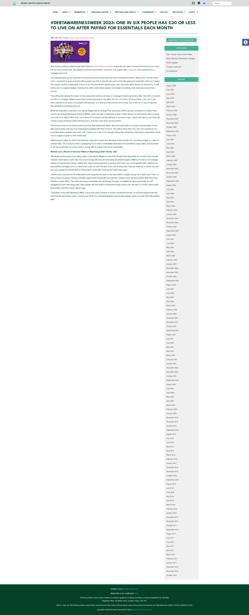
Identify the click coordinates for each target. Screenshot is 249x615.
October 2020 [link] (171, 376)
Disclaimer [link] (137, 609)
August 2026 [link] (171, 85)
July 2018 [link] (170, 488)
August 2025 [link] (171, 135)
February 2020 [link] (171, 409)
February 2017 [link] (171, 558)
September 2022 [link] (172, 280)
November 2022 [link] (172, 272)
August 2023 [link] (171, 235)
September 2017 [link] (172, 529)
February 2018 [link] (171, 509)
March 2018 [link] (170, 504)
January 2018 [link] (171, 513)
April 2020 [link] (170, 401)
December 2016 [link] (172, 567)
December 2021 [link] (172, 318)
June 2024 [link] (170, 193)
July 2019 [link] (170, 438)
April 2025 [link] (170, 152)
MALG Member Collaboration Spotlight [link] (180, 58)
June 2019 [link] (170, 442)
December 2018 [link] (172, 467)
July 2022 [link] (170, 289)
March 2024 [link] (170, 206)
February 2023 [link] (171, 260)
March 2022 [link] (170, 305)
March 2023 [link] (170, 255)
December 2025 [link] (172, 118)
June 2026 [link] (170, 94)
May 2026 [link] (170, 98)
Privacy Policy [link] (147, 609)
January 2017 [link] (171, 562)
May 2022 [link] (170, 297)
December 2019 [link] (172, 417)
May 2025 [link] (170, 148)
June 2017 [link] (170, 542)
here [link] (136, 593)
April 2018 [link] (170, 500)
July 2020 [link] (170, 388)
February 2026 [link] (171, 110)
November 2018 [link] (172, 471)
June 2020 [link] (170, 392)
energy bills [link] (132, 69)
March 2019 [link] (170, 455)
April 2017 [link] (170, 550)
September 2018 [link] (172, 479)
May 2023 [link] (170, 247)
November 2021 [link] (172, 322)
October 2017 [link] (171, 525)
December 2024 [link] (172, 168)
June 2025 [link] (170, 143)
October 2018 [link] (171, 475)
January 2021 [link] (171, 363)
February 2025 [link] (171, 160)
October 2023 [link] (171, 226)
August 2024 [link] (171, 185)
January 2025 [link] (171, 164)
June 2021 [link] (170, 343)
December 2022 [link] (172, 268)
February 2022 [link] (171, 309)
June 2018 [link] (170, 492)
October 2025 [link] (171, 127)
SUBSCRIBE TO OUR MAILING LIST (181, 40)
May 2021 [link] (170, 347)
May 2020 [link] (170, 396)
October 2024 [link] (171, 177)
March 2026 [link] (170, 106)
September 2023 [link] (172, 231)
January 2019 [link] (171, 463)
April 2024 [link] (170, 201)
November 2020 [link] (172, 372)
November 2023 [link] (172, 222)
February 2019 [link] (171, 459)
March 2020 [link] (170, 405)
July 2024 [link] (170, 189)
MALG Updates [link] (172, 62)
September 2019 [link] (172, 430)
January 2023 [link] (171, 264)
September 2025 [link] (172, 131)
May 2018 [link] (170, 496)
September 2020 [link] (172, 380)
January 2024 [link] (171, 214)
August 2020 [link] (171, 384)
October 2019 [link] (171, 426)
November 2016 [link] (172, 571)
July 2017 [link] (170, 538)
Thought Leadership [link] (173, 66)
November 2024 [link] (172, 172)
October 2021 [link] (171, 326)
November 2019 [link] (172, 421)
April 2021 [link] (170, 351)
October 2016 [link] (171, 575)
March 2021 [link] (170, 355)
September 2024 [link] (172, 181)
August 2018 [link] (171, 484)
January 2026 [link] (171, 114)
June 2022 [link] (170, 293)
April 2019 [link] (170, 450)
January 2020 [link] (171, 413)
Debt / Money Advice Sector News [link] (82, 38)
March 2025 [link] (170, 156)
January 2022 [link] (171, 313)
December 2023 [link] (172, 218)
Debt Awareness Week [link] (103, 66)
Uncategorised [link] (171, 71)
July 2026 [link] (170, 89)
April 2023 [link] (170, 251)
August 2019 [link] (171, 434)
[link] (245, 42)
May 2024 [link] (170, 197)
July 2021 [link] (170, 338)
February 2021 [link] (171, 359)
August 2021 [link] (171, 334)
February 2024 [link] (171, 210)
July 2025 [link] (170, 139)
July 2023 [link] (170, 239)
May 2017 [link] (170, 546)
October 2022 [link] (171, 276)
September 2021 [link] (172, 330)
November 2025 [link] (172, 123)
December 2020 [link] (172, 367)
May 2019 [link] (170, 446)
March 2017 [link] (170, 554)
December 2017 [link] (172, 517)
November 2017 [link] (172, 521)
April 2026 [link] (170, 102)
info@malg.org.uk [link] (130, 588)
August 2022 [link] (171, 284)
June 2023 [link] (170, 243)
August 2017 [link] (171, 533)
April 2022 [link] (170, 301)
